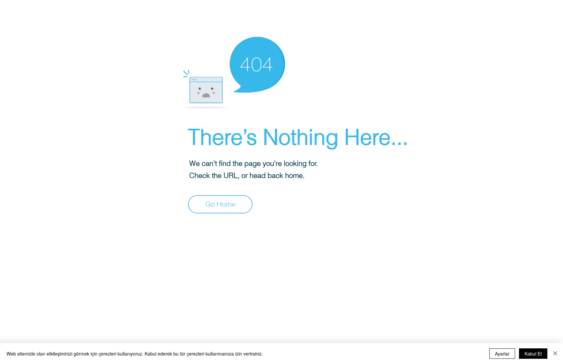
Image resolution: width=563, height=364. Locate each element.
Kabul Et (533, 353)
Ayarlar (502, 353)
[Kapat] (555, 353)
